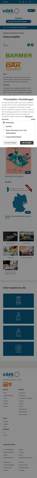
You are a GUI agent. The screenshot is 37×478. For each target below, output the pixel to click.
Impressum (5, 119)
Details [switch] (33, 119)
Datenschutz (29, 116)
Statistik (9, 126)
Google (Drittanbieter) (13, 137)
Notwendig (10, 123)
